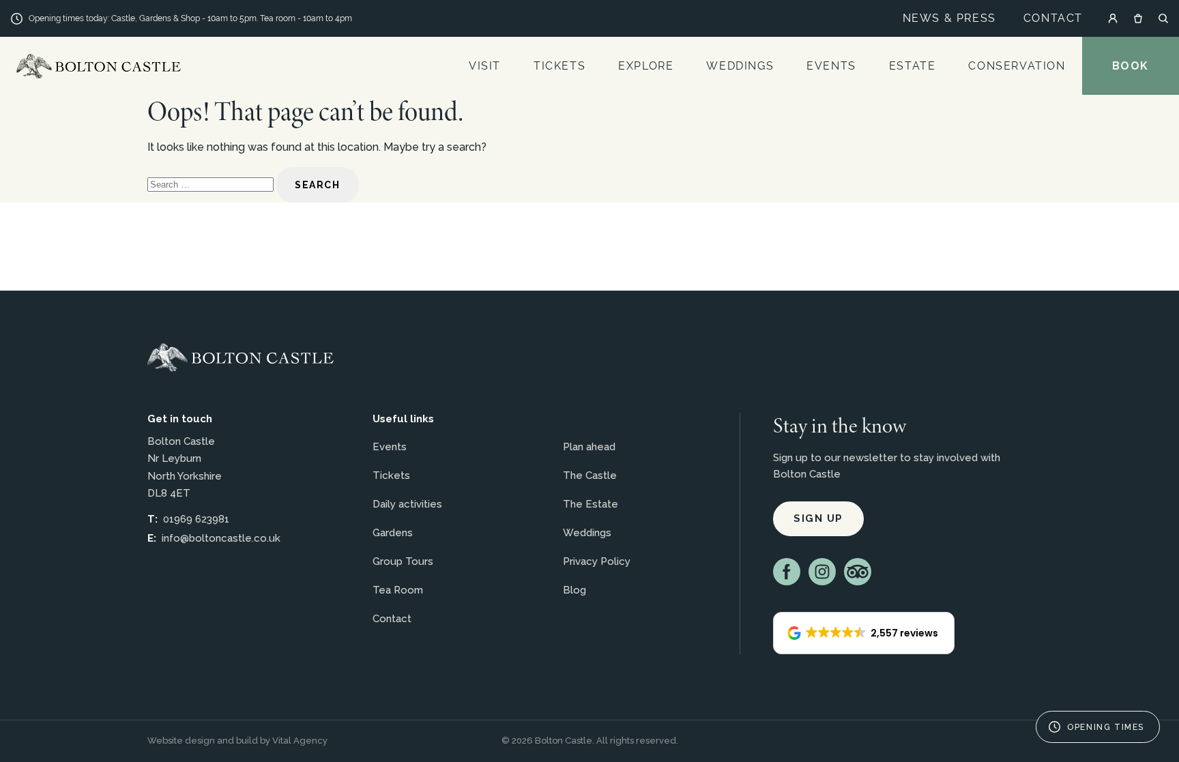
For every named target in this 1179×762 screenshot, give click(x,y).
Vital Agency (300, 740)
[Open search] (1163, 18)
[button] (864, 633)
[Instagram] (822, 571)
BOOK (1130, 65)
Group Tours (403, 561)
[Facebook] (786, 571)
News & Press (949, 18)
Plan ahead (589, 447)
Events (831, 65)
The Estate (590, 504)
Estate (912, 65)
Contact (1053, 18)
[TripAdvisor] (857, 571)
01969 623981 (196, 519)
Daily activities (407, 504)
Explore (645, 65)
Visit (485, 65)
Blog (574, 590)
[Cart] (1138, 18)
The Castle (590, 475)
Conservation (1016, 65)
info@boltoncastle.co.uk (221, 538)
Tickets (559, 65)
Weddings (740, 65)
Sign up (818, 518)
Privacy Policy (596, 561)
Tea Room (398, 590)
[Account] (1113, 18)
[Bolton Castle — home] (240, 357)
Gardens (393, 533)
